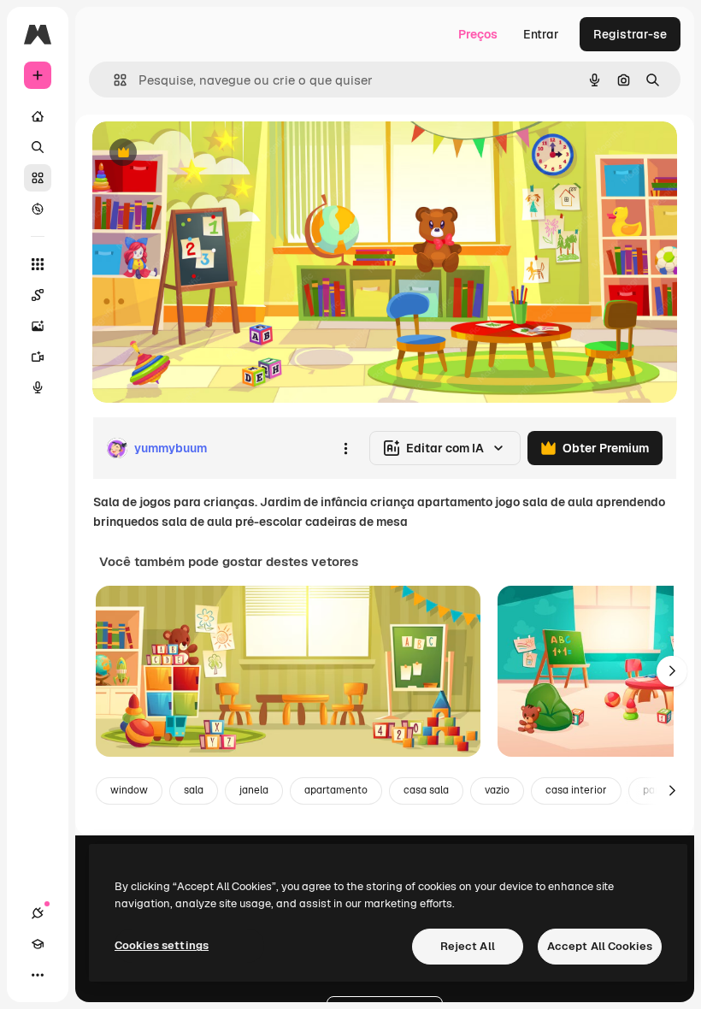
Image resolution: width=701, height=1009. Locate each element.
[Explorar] (37, 208)
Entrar (541, 34)
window (129, 790)
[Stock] (37, 178)
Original (202, 153)
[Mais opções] (345, 448)
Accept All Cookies (599, 946)
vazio (497, 790)
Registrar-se (630, 34)
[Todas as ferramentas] (37, 264)
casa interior (576, 790)
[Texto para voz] (37, 387)
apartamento (336, 790)
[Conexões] (37, 913)
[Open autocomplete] (113, 80)
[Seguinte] (672, 671)
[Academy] (37, 944)
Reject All (467, 946)
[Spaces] (37, 295)
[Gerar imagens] (37, 325)
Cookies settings (162, 945)
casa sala (426, 790)
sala (193, 790)
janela (253, 790)
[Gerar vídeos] (37, 356)
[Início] (37, 116)
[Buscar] (37, 147)
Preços (478, 34)
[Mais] (37, 974)
